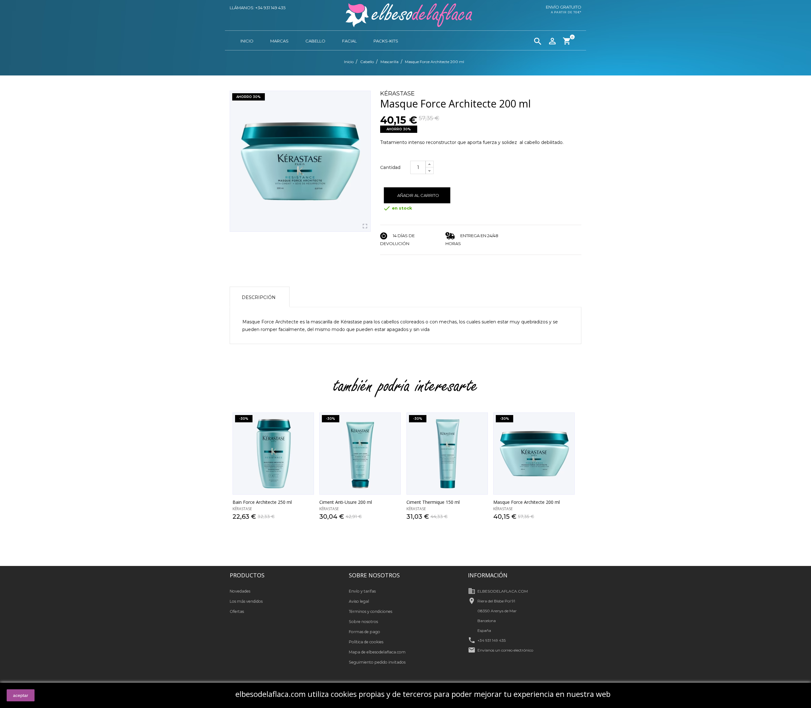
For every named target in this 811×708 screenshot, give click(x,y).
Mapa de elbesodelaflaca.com (377, 652)
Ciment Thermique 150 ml (433, 502)
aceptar (20, 695)
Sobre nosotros (363, 621)
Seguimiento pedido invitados (377, 662)
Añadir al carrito (418, 195)
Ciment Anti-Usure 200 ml (345, 502)
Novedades (240, 591)
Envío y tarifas (362, 591)
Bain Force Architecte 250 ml (262, 502)
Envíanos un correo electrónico (505, 650)
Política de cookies (366, 642)
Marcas (279, 40)
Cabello (315, 40)
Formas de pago (364, 631)
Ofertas (237, 611)
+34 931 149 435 (491, 640)
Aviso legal (359, 601)
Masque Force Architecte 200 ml (526, 502)
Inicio (246, 40)
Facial (349, 40)
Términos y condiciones (370, 611)
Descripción (259, 297)
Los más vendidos (246, 601)
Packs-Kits (386, 40)
